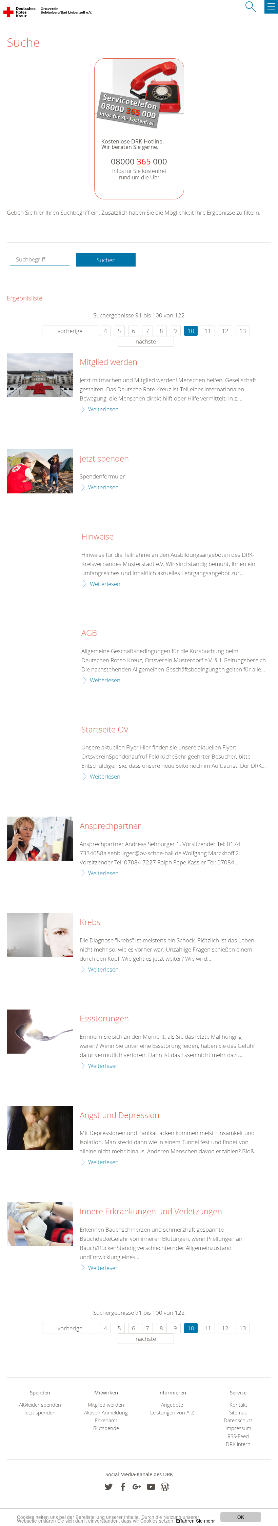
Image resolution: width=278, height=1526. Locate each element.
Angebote (172, 1405)
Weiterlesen (103, 409)
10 (190, 331)
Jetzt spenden (104, 459)
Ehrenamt (106, 1420)
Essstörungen (104, 1019)
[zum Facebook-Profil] (108, 1487)
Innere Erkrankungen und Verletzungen (151, 1212)
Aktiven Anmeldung (106, 1412)
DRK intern (238, 1444)
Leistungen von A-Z (172, 1412)
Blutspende (106, 1428)
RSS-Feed (238, 1436)
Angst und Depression (119, 1115)
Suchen (106, 260)
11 (207, 331)
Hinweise (97, 537)
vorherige (70, 331)
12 (225, 331)
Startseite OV (104, 730)
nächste (146, 341)
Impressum (238, 1428)
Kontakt (238, 1405)
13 (242, 331)
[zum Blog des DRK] (165, 1487)
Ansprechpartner (110, 826)
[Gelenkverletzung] (40, 1224)
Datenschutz (238, 1420)
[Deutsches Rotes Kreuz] (20, 13)
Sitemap (238, 1412)
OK (240, 1516)
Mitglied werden (108, 362)
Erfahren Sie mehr (195, 1520)
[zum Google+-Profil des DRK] (137, 1487)
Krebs (90, 922)
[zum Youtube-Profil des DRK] (151, 1487)
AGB (89, 633)
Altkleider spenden (40, 1405)
